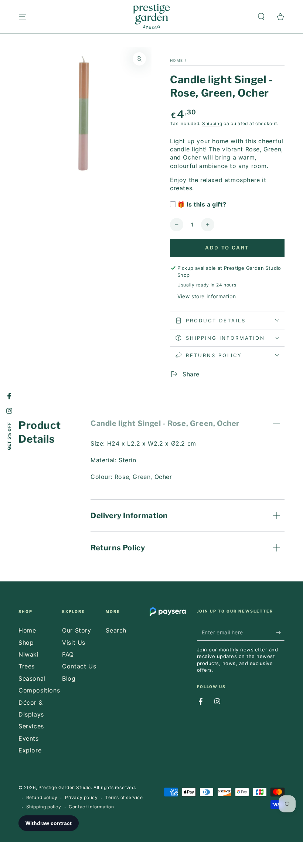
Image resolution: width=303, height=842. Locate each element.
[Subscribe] (280, 632)
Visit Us (73, 642)
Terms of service (124, 797)
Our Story (76, 630)
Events (28, 738)
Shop (26, 642)
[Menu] (22, 17)
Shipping (212, 123)
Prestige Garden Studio (64, 787)
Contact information (91, 806)
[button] (261, 17)
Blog (68, 678)
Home (176, 60)
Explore (29, 750)
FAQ (68, 654)
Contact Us (79, 666)
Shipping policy (43, 806)
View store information (206, 296)
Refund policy (42, 797)
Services (31, 726)
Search (116, 630)
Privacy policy (81, 797)
